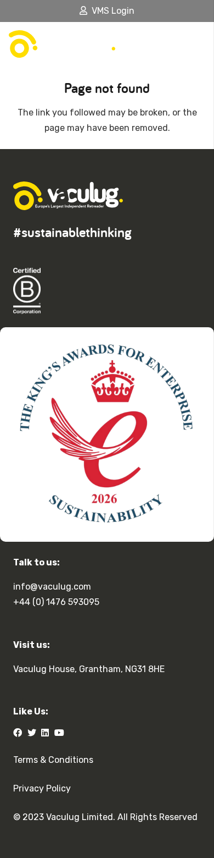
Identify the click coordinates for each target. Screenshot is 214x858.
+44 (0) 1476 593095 (56, 602)
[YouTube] (59, 732)
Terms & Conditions (53, 760)
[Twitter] (31, 732)
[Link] (62, 44)
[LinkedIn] (45, 732)
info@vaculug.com (52, 586)
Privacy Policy (42, 788)
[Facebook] (17, 732)
